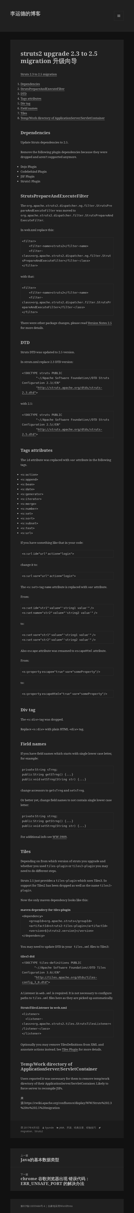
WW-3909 (60, 837)
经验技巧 (91, 1127)
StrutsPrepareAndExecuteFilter (43, 89)
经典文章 (79, 1127)
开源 (69, 1127)
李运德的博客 (25, 13)
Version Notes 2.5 (100, 323)
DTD (24, 94)
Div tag (25, 103)
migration (26, 1131)
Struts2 (39, 1131)
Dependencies (30, 84)
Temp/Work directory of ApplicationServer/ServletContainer (63, 118)
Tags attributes (31, 98)
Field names (29, 108)
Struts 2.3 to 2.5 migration (39, 74)
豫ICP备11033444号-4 (33, 1206)
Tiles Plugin (70, 1049)
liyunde (49, 1127)
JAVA (61, 1127)
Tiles (24, 113)
